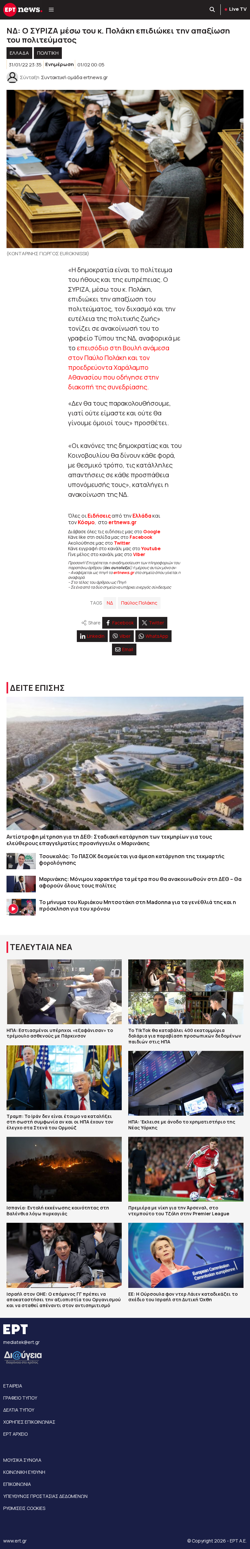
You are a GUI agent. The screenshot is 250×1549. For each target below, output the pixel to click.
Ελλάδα (141, 515)
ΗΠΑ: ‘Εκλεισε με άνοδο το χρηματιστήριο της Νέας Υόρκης (181, 1125)
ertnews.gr (123, 572)
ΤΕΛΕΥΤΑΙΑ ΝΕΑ (41, 947)
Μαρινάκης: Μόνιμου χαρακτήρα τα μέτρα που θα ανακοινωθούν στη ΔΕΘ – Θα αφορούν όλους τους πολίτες (140, 882)
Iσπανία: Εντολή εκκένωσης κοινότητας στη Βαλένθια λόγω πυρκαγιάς (58, 1211)
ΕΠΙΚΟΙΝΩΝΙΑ (17, 1484)
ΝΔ (110, 603)
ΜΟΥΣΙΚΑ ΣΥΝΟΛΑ (22, 1460)
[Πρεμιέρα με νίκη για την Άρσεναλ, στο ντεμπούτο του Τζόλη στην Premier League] (185, 1169)
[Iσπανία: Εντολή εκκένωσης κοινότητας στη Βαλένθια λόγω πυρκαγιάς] (64, 1169)
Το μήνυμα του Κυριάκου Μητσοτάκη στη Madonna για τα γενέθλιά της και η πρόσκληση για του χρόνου (137, 905)
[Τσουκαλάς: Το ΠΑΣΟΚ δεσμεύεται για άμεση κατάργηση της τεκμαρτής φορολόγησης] (21, 861)
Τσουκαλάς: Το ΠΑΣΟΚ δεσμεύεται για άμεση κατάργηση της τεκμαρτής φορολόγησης (131, 859)
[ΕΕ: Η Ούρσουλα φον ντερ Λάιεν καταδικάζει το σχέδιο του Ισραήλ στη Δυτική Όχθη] (185, 1255)
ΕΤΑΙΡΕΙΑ (12, 1386)
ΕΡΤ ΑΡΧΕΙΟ (15, 1434)
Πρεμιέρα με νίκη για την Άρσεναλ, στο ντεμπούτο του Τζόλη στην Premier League (178, 1211)
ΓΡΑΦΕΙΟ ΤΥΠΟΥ (20, 1398)
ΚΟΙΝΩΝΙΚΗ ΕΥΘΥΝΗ (24, 1472)
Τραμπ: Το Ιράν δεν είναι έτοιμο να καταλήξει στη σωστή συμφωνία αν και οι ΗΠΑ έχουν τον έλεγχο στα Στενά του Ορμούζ (60, 1122)
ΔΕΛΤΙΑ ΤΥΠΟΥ (18, 1410)
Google (151, 531)
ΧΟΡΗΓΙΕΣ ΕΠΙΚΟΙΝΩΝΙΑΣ (29, 1422)
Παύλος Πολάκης (139, 603)
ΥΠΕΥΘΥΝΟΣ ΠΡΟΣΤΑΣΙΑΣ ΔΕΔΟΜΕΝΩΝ (45, 1496)
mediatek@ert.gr (21, 1342)
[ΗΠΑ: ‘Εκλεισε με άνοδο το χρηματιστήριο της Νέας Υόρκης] (185, 1083)
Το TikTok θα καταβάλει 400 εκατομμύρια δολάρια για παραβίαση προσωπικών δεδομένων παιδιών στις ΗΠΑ (184, 1036)
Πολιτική (48, 52)
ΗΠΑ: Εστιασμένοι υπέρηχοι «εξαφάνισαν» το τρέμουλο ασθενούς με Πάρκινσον (60, 1033)
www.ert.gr (15, 1541)
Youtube (150, 548)
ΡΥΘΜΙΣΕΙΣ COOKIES (24, 1508)
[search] (212, 10)
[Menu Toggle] (51, 9)
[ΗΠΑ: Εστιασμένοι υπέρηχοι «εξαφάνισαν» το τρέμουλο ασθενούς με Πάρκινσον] (64, 991)
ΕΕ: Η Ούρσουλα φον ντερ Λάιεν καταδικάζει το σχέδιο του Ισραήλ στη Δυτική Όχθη (183, 1297)
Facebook (141, 537)
